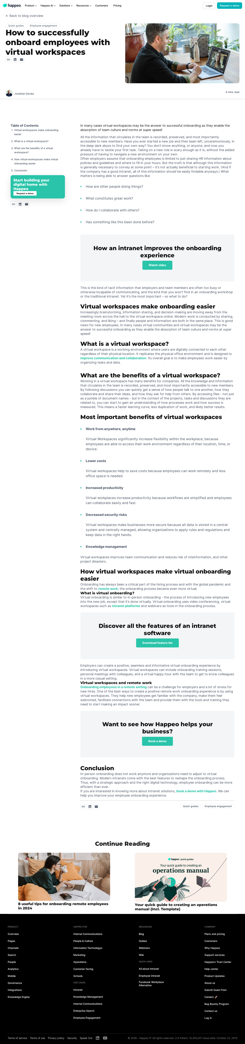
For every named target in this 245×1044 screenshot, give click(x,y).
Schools (78, 975)
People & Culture (83, 940)
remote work (108, 589)
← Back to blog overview (24, 16)
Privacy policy (56, 1038)
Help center (211, 968)
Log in (208, 1017)
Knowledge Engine (19, 996)
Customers (210, 940)
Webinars (144, 947)
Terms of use (37, 1038)
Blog (141, 933)
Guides (143, 940)
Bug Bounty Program (216, 1003)
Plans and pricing (214, 933)
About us (209, 982)
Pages (11, 940)
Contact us (210, 1010)
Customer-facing (83, 968)
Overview (13, 933)
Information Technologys (87, 947)
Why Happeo (212, 947)
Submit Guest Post (215, 989)
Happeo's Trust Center (217, 961)
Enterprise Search (83, 1010)
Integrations (15, 989)
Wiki (141, 954)
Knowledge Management (88, 996)
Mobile (12, 975)
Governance (15, 982)
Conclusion (20, 170)
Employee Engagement (86, 1017)
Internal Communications (87, 933)
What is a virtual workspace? (31, 141)
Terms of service (17, 1038)
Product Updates (214, 975)
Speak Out (86, 1038)
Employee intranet (149, 975)
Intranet (78, 989)
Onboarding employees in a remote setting (113, 687)
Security (72, 1038)
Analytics (13, 968)
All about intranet (149, 968)
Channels (13, 947)
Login (209, 5)
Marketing (79, 954)
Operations (79, 961)
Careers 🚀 (211, 996)
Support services (214, 954)
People (12, 961)
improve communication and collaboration (113, 358)
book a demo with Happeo (196, 791)
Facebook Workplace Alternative (151, 983)
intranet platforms (126, 606)
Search (12, 954)
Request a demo (229, 5)
